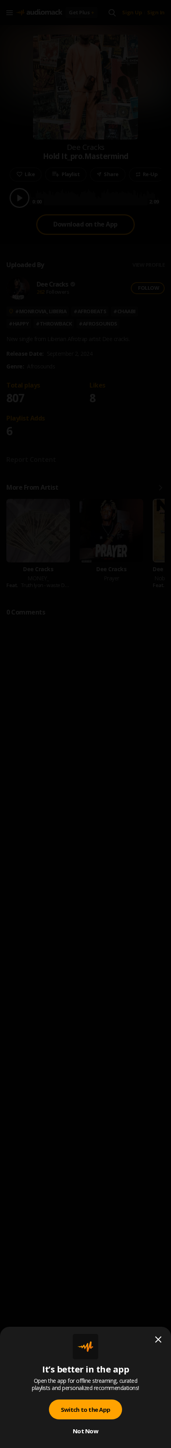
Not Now (85, 1431)
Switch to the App (85, 1409)
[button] (85, 724)
